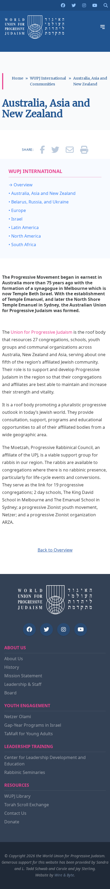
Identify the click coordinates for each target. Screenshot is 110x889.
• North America (25, 236)
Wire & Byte (64, 875)
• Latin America (24, 227)
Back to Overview (55, 550)
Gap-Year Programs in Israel (32, 725)
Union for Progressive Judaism (41, 332)
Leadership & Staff (22, 684)
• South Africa (22, 244)
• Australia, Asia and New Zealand (42, 193)
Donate (11, 822)
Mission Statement (23, 676)
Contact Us (15, 813)
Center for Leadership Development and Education (45, 760)
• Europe (17, 210)
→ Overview (21, 185)
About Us (13, 659)
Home (17, 78)
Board (10, 693)
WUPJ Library (17, 796)
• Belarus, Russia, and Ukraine (39, 202)
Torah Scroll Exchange (26, 805)
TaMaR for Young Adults (28, 734)
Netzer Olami (17, 716)
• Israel (15, 219)
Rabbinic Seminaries (24, 772)
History (11, 667)
